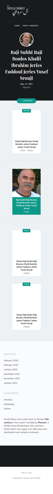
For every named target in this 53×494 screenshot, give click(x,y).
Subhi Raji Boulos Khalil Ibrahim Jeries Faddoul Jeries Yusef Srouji (26, 144)
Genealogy (9, 404)
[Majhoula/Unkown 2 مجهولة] (47, 451)
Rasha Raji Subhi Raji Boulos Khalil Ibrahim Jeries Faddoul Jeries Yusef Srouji (26, 265)
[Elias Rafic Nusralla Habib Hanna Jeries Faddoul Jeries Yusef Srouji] (5, 461)
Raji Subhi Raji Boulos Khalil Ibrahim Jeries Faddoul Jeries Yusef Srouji (26, 204)
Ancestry (8, 399)
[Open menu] (48, 10)
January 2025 (10, 369)
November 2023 (12, 378)
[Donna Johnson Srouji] (47, 461)
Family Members (30, 26)
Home (17, 26)
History (7, 408)
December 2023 (12, 374)
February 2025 (11, 365)
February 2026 (11, 360)
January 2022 (10, 383)
